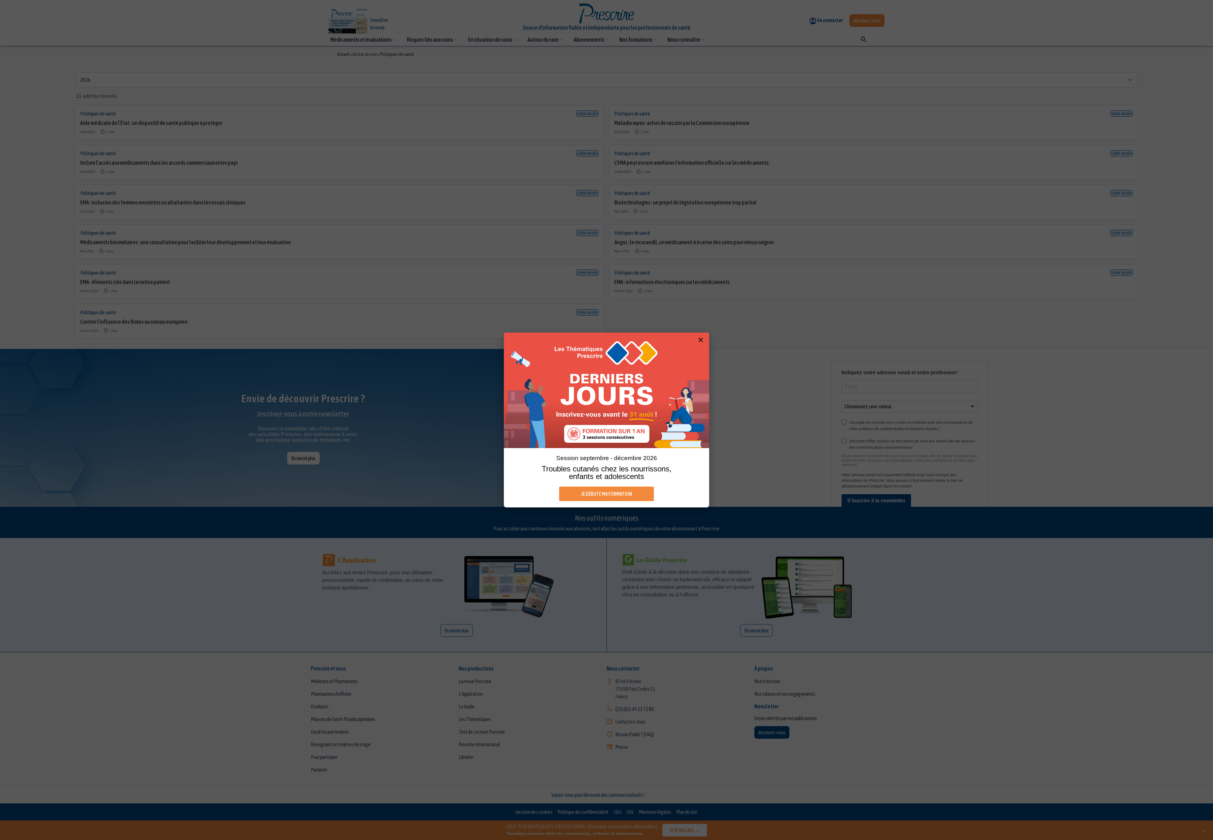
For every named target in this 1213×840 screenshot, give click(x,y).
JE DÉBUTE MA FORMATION (606, 494)
